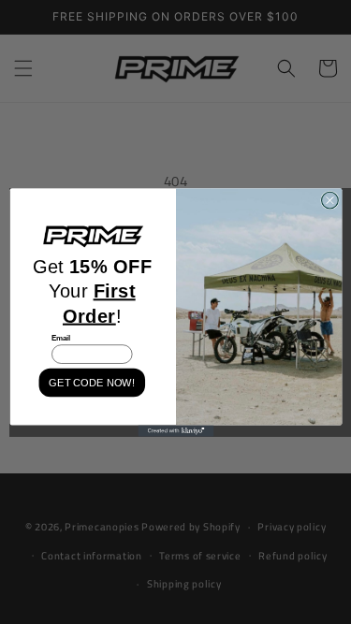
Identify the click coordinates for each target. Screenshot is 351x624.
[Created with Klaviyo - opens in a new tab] (175, 430)
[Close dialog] (329, 200)
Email (60, 337)
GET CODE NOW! (92, 382)
